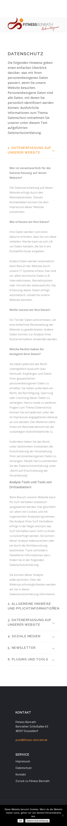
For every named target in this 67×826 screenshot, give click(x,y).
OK (20, 820)
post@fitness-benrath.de (31, 740)
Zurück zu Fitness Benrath (32, 781)
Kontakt (20, 774)
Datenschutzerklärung (37, 820)
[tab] (33, 150)
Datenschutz (23, 768)
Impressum (22, 761)
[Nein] (62, 815)
